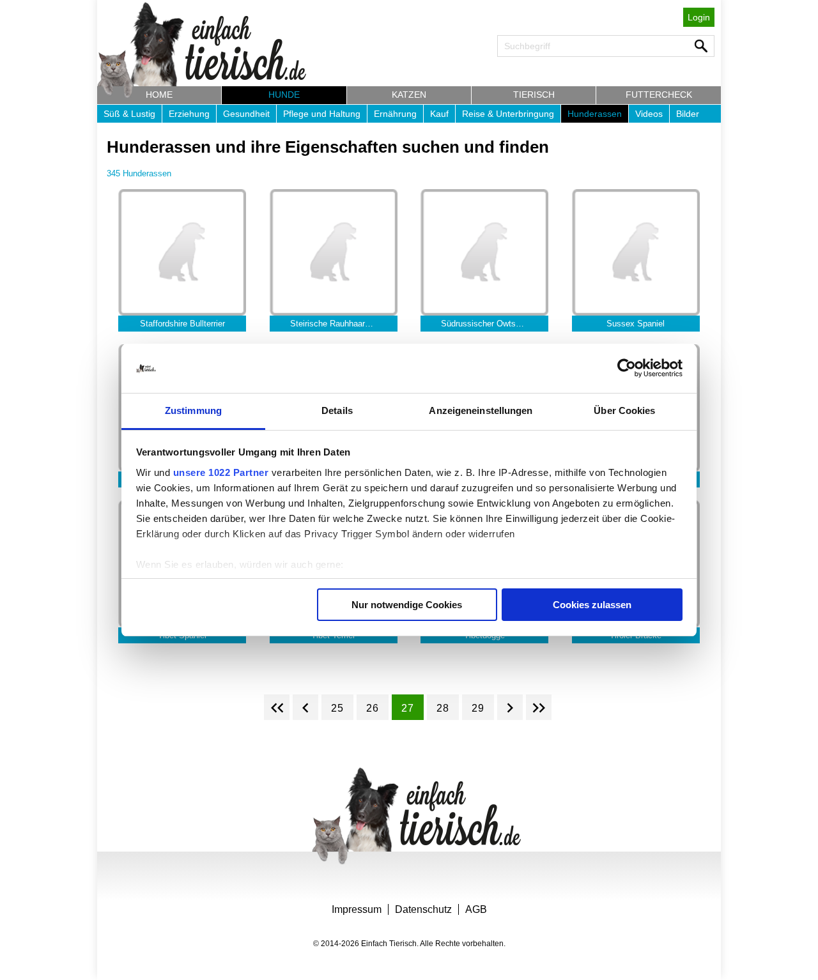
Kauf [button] (439, 114)
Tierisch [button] (534, 94)
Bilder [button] (687, 114)
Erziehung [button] (189, 114)
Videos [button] (649, 114)
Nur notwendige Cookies (406, 604)
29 (478, 708)
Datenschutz (423, 909)
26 (372, 708)
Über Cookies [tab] (624, 410)
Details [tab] (337, 410)
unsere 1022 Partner (221, 472)
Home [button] (159, 94)
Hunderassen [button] (594, 114)
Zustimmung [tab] (193, 410)
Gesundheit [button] (246, 114)
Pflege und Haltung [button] (321, 114)
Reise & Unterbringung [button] (508, 114)
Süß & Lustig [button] (129, 114)
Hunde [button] (284, 94)
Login (699, 17)
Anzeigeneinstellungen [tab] (480, 410)
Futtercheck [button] (659, 94)
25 (337, 708)
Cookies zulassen (592, 604)
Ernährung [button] (395, 114)
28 (442, 708)
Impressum (357, 909)
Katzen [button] (409, 94)
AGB (476, 909)
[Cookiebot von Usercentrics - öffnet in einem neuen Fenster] (627, 368)
